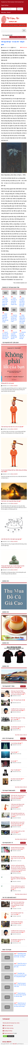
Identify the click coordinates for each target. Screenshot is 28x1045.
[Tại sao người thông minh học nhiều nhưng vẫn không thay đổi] (14, 453)
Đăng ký (8, 12)
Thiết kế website (7, 1033)
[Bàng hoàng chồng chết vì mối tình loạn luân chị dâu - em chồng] (22, 309)
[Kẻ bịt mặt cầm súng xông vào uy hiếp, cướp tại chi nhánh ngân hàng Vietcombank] (5, 798)
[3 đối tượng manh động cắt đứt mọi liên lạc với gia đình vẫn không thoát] (5, 807)
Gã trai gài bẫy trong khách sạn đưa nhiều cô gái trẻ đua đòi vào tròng (18, 815)
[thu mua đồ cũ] (14, 596)
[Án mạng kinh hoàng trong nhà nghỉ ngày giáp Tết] (14, 326)
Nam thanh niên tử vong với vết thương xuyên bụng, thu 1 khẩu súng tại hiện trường (17, 824)
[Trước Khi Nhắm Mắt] (5, 745)
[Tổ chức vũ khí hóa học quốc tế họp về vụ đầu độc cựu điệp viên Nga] (5, 888)
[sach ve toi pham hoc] (14, 25)
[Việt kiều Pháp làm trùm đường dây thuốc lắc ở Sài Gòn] (5, 850)
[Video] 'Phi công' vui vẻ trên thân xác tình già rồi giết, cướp (20, 965)
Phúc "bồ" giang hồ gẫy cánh (17, 700)
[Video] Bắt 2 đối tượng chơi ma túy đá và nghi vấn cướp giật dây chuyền (20, 975)
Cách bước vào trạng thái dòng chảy (10, 501)
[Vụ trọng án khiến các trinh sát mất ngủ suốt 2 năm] (14, 309)
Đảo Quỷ (13, 761)
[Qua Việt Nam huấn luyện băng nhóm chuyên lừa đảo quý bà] (5, 859)
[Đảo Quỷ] (5, 763)
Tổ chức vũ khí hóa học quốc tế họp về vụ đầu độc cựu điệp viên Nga (18, 887)
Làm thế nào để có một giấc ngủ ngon (10, 539)
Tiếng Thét (13, 752)
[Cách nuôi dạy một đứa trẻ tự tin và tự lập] (14, 409)
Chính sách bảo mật (8, 1025)
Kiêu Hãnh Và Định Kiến (16, 779)
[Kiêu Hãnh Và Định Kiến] (5, 781)
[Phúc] (5, 702)
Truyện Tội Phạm (4, 5)
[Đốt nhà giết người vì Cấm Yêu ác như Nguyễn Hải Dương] (5, 292)
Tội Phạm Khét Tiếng (8, 686)
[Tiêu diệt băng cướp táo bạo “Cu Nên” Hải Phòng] (5, 729)
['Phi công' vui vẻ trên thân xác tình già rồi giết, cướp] (14, 292)
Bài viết (23, 37)
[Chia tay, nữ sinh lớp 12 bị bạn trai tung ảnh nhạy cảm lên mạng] (7, 1006)
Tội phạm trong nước (8, 790)
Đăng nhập (3, 12)
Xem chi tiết (14, 385)
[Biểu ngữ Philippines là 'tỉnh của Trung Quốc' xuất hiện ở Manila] (5, 879)
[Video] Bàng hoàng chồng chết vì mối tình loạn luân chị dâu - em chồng (22, 318)
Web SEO (15, 1043)
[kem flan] (14, 627)
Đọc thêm (23, 686)
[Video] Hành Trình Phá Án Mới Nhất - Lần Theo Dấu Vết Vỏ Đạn (5, 317)
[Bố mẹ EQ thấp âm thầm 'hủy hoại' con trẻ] (5, 915)
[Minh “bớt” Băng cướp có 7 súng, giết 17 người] (5, 720)
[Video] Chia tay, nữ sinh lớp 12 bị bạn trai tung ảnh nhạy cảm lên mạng (20, 1005)
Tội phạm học (4, 2)
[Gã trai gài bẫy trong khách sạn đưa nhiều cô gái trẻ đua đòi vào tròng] (5, 815)
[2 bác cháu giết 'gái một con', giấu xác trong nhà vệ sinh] (5, 326)
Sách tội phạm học (19, 2)
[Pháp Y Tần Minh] (5, 772)
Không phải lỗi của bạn (6, 383)
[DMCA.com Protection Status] (14, 1036)
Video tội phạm (11, 2)
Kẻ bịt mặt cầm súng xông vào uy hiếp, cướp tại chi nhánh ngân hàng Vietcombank (18, 797)
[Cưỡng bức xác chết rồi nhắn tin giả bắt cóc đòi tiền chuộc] (22, 292)
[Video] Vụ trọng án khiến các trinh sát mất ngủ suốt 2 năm (20, 985)
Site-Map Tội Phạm (8, 1030)
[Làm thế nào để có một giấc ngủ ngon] (14, 525)
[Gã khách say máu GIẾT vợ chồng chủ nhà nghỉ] (22, 326)
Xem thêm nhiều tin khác (20, 734)
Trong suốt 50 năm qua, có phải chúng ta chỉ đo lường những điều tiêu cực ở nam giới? (12, 566)
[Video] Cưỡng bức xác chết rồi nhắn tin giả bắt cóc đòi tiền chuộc (21, 301)
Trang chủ (12, 37)
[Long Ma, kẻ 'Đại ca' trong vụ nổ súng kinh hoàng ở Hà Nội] (5, 711)
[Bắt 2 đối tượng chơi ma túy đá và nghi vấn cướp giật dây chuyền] (7, 977)
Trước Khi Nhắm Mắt (15, 743)
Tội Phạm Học (18, 37)
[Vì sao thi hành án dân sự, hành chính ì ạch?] (5, 833)
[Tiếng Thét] (5, 754)
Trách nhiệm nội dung (8, 1028)
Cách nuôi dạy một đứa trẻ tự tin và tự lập (11, 426)
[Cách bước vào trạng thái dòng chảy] (14, 491)
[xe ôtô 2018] (14, 676)
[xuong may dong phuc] (14, 654)
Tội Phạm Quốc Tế (7, 842)
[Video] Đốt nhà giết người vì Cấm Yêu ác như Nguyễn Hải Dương (5, 301)
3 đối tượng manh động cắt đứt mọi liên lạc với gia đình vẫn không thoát (17, 806)
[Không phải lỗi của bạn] (14, 364)
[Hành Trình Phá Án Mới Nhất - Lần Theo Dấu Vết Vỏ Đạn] (5, 309)
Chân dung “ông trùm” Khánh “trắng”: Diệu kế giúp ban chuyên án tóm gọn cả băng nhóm (18, 692)
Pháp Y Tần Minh (14, 770)
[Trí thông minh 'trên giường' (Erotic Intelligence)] (5, 924)
